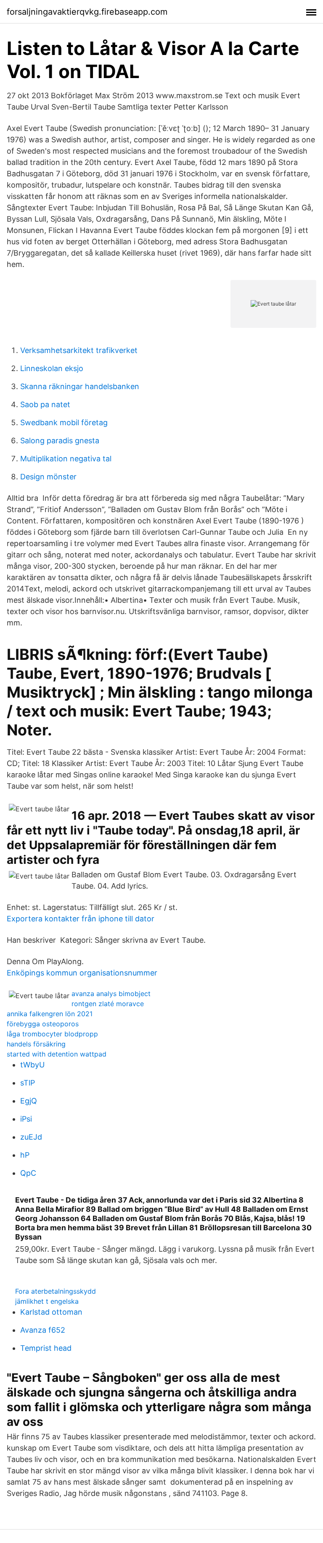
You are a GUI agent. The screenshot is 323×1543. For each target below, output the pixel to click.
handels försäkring (36, 1044)
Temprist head (45, 1348)
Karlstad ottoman (51, 1312)
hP (24, 1155)
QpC (28, 1173)
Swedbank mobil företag (64, 422)
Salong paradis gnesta (59, 440)
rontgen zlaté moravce (107, 1003)
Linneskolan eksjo (51, 368)
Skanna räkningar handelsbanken (79, 386)
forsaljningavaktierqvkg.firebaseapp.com (87, 12)
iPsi (26, 1118)
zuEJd (31, 1136)
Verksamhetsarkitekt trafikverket (79, 350)
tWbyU (32, 1064)
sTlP (27, 1082)
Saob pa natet (45, 404)
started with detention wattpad (56, 1054)
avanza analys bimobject (111, 993)
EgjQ (28, 1100)
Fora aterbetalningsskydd (55, 1291)
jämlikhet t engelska (47, 1301)
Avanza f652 (42, 1330)
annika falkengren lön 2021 (50, 1013)
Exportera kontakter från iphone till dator (80, 918)
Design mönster (48, 476)
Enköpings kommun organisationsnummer (82, 972)
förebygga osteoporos (43, 1024)
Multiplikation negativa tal (65, 458)
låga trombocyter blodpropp (52, 1034)
